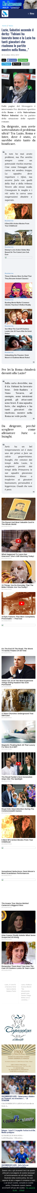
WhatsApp (23, 60)
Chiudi (21, 1190)
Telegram (7, 64)
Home (4, 26)
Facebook (13, 60)
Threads (17, 64)
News (11, 26)
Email (27, 64)
